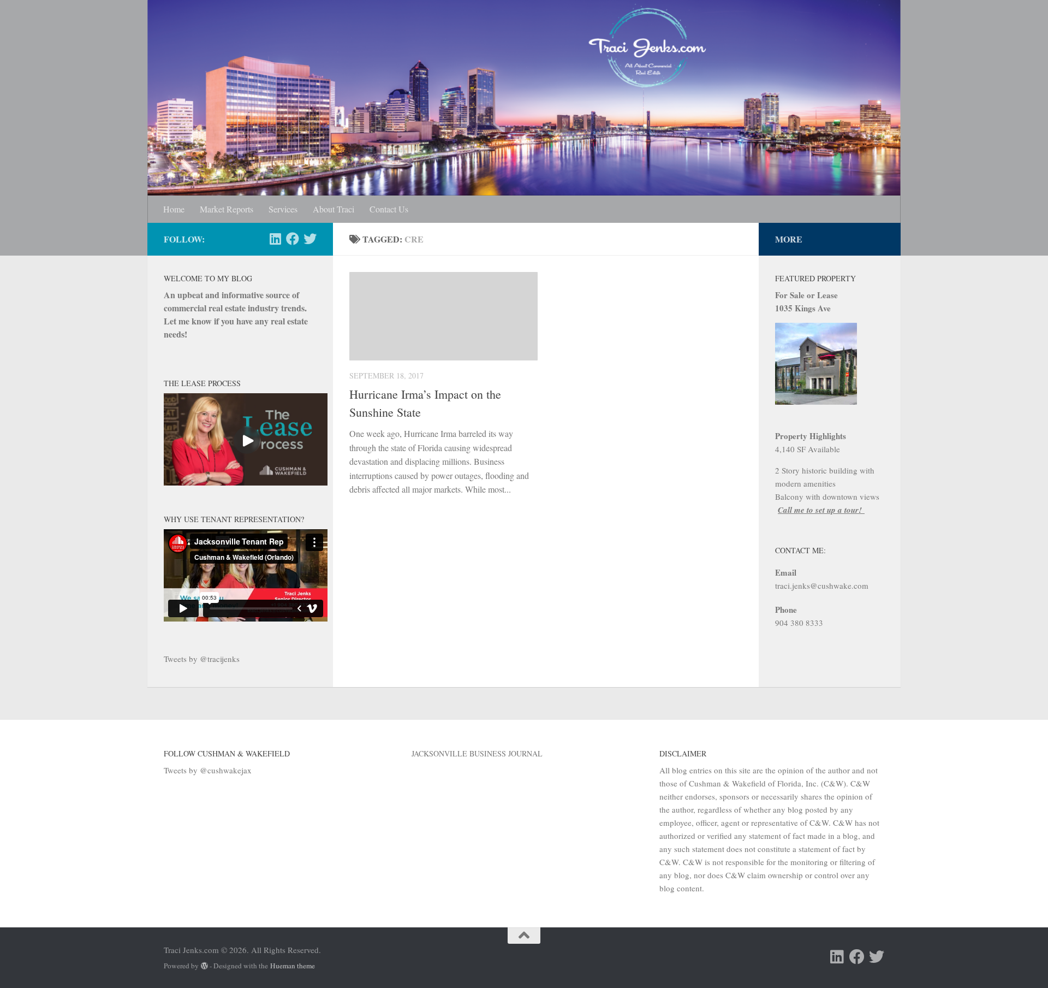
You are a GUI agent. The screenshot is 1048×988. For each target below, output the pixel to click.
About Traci (333, 209)
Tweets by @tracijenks (202, 658)
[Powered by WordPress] (204, 965)
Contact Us (389, 209)
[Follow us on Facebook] (292, 238)
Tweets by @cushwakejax (208, 770)
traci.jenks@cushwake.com (821, 585)
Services (283, 209)
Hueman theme (292, 966)
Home (173, 209)
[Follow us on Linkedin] (275, 238)
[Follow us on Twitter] (310, 238)
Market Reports (226, 209)
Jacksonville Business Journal (477, 753)
